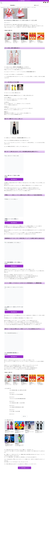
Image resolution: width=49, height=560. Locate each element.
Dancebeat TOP (3, 7)
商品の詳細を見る (14, 179)
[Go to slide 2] (13, 172)
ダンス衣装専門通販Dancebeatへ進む (24, 468)
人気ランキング (36, 5)
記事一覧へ (25, 416)
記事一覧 (8, 7)
